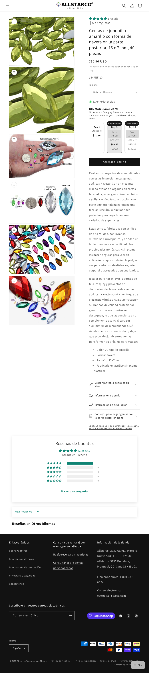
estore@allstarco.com (111, 596)
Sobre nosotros (18, 550)
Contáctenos (16, 583)
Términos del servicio (130, 661)
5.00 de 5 (84, 451)
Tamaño (93, 84)
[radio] (96, 138)
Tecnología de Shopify (36, 661)
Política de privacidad (85, 661)
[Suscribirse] (70, 615)
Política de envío (108, 661)
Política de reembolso (61, 661)
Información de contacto (128, 664)
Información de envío (21, 559)
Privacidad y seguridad (22, 575)
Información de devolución (25, 567)
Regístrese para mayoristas (70, 554)
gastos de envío (101, 66)
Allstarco (21, 661)
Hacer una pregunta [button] (74, 491)
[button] (8, 6)
